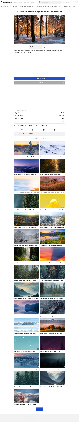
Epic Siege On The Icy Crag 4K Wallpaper (49, 316)
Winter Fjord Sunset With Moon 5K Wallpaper (25, 174)
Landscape (15, 6)
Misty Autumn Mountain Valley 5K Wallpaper (51, 333)
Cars (25, 6)
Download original (40, 78)
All (1, 6)
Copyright (42, 416)
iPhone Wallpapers (67, 2)
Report (47, 416)
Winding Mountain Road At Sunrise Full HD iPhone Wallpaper (52, 386)
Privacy (36, 416)
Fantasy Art (74, 6)
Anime (44, 6)
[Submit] (39, 2)
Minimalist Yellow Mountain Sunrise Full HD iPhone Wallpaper (52, 210)
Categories (26, 2)
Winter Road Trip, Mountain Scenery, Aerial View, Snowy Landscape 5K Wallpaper (52, 227)
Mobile (47, 46)
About (31, 416)
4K (63, 118)
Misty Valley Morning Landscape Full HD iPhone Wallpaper (51, 192)
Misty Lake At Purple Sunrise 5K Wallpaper (24, 316)
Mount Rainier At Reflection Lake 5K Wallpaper (51, 245)
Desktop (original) (36, 46)
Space (51, 6)
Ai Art (48, 6)
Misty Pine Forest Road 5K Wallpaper (23, 263)
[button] (22, 130)
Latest (15, 2)
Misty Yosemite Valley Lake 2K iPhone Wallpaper (52, 298)
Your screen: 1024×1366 (38, 82)
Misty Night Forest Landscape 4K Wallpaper (50, 369)
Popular (20, 2)
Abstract (21, 6)
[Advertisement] (73, 32)
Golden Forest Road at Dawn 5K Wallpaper (50, 174)
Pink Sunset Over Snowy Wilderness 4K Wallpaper (26, 369)
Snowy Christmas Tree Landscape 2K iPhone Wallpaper (24, 351)
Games (33, 6)
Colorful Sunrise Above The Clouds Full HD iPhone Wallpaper (26, 192)
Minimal (29, 6)
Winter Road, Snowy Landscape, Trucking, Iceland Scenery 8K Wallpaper (52, 157)
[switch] (76, 2)
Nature (10, 6)
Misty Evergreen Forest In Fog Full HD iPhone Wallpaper (25, 280)
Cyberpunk (65, 6)
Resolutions (33, 2)
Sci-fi (60, 6)
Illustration (39, 6)
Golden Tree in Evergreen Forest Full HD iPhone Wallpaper (51, 280)
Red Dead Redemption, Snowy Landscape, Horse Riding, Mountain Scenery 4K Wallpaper (25, 245)
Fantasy (56, 6)
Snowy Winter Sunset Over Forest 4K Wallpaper (25, 156)
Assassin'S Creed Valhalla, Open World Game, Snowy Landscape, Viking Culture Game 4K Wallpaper (25, 404)
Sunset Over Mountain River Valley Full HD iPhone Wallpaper (26, 298)
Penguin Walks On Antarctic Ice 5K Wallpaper (25, 333)
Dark (70, 6)
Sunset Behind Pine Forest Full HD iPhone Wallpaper (50, 351)
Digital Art (5, 6)
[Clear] (60, 2)
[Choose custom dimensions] (63, 82)
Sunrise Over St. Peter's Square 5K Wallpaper (25, 227)
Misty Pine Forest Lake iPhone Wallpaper (24, 386)
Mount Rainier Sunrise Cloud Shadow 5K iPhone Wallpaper (51, 263)
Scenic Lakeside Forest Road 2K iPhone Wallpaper (26, 209)
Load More (39, 409)
